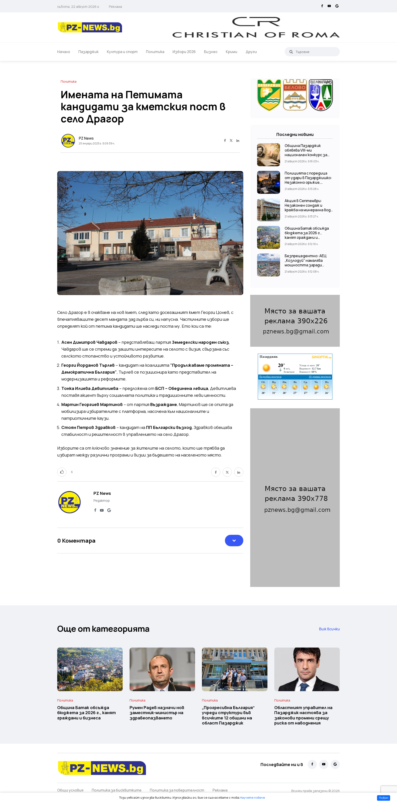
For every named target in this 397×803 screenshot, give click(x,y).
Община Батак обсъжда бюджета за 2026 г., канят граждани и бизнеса (307, 235)
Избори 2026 (184, 51)
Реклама (115, 6)
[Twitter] (231, 140)
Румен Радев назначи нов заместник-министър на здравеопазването (157, 713)
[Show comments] (234, 540)
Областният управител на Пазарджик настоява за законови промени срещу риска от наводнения (303, 715)
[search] (291, 51)
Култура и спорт (122, 51)
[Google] (337, 6)
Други (251, 51)
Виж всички (329, 628)
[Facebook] (322, 6)
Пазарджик (88, 51)
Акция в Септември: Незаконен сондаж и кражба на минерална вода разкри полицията (309, 207)
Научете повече (252, 797)
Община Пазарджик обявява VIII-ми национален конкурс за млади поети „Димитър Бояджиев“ (306, 154)
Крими (231, 51)
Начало (63, 51)
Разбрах (383, 797)
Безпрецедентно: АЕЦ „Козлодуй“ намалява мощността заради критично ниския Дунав (307, 262)
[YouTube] (329, 6)
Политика (155, 51)
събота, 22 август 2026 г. (78, 6)
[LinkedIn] (237, 140)
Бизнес (211, 51)
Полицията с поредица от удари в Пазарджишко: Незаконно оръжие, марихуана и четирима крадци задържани (308, 182)
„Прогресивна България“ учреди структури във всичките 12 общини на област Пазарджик (228, 715)
